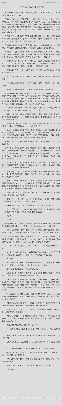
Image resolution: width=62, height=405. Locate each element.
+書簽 (43, 398)
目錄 (31, 398)
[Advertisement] (31, 383)
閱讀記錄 (58, 2)
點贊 (18, 398)
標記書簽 (45, 2)
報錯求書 (54, 2)
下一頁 (55, 398)
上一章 (6, 398)
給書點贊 (49, 2)
